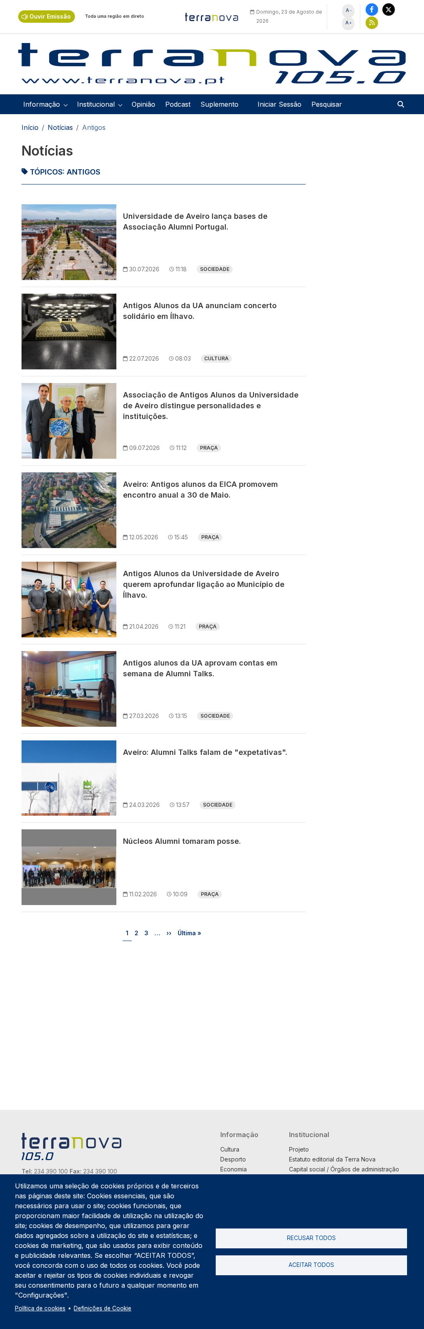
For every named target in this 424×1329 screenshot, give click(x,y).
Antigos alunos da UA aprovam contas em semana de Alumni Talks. (200, 668)
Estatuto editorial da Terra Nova (332, 1159)
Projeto (299, 1149)
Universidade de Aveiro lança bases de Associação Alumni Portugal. (195, 221)
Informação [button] (41, 104)
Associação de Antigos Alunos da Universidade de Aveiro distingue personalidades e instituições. (211, 405)
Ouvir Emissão (50, 16)
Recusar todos (311, 1238)
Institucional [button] (96, 104)
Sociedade (214, 269)
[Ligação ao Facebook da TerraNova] (371, 9)
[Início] (212, 16)
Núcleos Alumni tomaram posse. (182, 841)
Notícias (60, 127)
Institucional (309, 1134)
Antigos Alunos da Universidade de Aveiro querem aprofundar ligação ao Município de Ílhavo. (203, 584)
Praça (209, 448)
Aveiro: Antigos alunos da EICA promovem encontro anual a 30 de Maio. (200, 489)
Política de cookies (40, 1308)
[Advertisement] (357, 266)
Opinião (143, 104)
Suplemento (219, 104)
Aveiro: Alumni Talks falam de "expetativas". (205, 752)
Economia (233, 1169)
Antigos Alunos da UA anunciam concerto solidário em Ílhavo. (200, 311)
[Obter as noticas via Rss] (371, 22)
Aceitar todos (311, 1265)
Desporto (233, 1159)
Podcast (177, 104)
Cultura (216, 358)
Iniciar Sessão (279, 104)
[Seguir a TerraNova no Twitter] (388, 9)
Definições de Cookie (102, 1308)
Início (30, 127)
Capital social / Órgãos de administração (344, 1169)
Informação (239, 1134)
